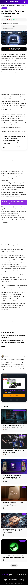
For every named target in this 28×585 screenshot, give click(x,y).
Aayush (4, 23)
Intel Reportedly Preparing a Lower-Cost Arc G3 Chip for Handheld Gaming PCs (12, 477)
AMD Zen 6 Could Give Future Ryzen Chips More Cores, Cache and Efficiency (13, 530)
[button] (2, 2)
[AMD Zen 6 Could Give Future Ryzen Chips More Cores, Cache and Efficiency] (14, 520)
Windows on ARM (8, 332)
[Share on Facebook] (5, 20)
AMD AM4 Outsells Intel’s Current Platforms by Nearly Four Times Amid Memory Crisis (13, 504)
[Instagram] (21, 575)
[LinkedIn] (26, 356)
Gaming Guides (17, 410)
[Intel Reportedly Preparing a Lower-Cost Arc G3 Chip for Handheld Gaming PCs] (14, 466)
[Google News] (19, 575)
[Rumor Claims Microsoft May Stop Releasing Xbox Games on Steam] (14, 546)
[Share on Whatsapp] (14, 20)
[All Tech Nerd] (14, 2)
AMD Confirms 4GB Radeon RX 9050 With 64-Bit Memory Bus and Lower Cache (13, 142)
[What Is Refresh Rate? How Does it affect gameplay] (14, 441)
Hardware (3, 5)
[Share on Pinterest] (12, 20)
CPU (24, 460)
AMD (12, 54)
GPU (24, 410)
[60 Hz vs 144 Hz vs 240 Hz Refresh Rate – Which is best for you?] (14, 416)
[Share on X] (7, 20)
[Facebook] (24, 356)
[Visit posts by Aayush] (2, 356)
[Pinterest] (24, 575)
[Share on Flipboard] (9, 20)
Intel (12, 350)
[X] (17, 575)
